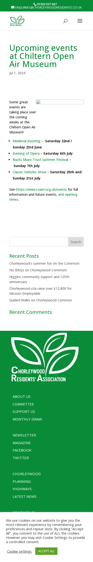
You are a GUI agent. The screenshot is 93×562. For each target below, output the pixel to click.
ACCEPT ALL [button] (46, 551)
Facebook (22, 450)
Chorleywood (27, 473)
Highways (22, 488)
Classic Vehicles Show (29, 172)
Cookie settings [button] (19, 551)
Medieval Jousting (26, 141)
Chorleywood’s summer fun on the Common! (44, 263)
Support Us (24, 411)
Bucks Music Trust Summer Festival (40, 159)
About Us (22, 396)
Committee (23, 404)
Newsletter (24, 435)
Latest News (24, 496)
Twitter (21, 457)
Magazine (22, 442)
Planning (22, 481)
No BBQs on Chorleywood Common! (38, 270)
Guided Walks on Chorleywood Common (40, 300)
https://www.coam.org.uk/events (41, 189)
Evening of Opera (26, 153)
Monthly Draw (27, 419)
